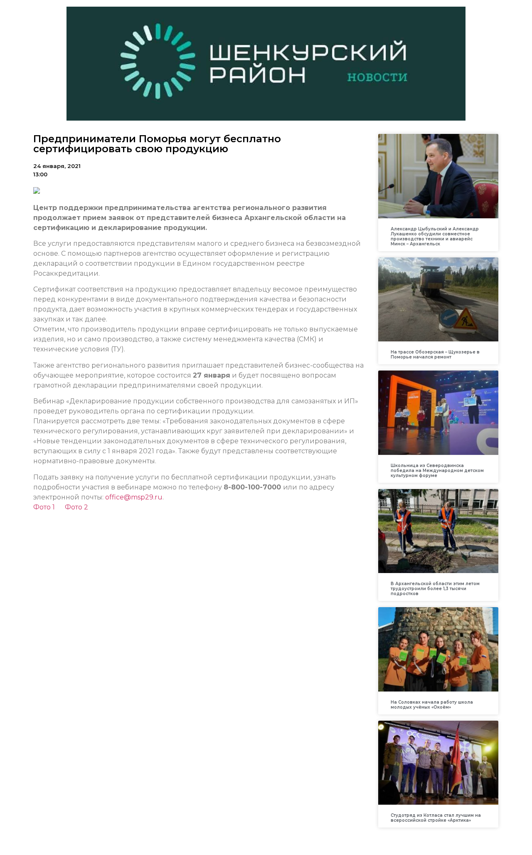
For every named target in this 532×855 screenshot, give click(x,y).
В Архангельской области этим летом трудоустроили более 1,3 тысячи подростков (435, 588)
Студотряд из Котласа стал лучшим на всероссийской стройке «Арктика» (436, 818)
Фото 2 (76, 507)
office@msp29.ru (134, 497)
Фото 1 (44, 507)
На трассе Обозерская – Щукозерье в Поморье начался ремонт (435, 354)
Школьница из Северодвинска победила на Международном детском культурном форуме (437, 470)
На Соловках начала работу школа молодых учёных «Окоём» (432, 704)
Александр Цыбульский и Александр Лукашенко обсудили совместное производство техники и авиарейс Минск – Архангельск (435, 236)
